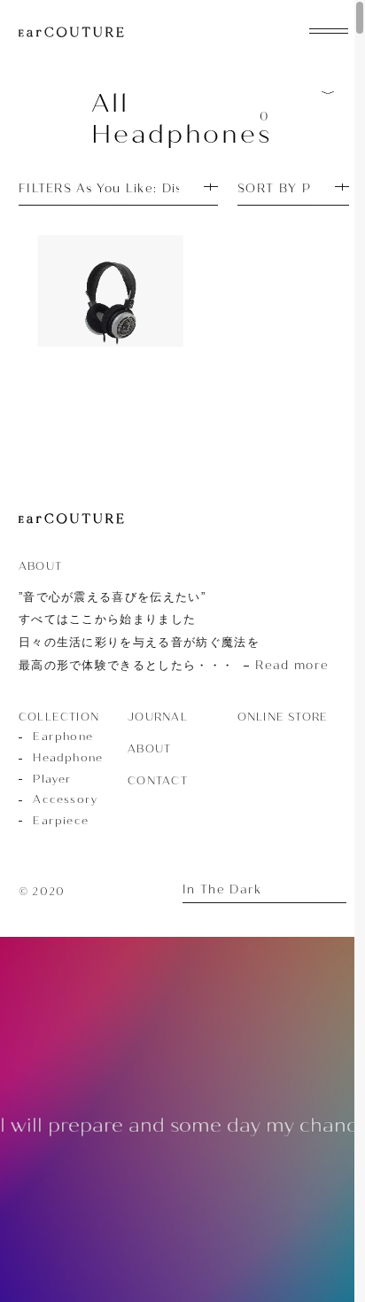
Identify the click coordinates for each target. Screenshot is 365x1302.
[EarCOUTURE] (71, 519)
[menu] (328, 29)
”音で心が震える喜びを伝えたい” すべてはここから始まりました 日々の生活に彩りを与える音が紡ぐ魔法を (174, 631)
